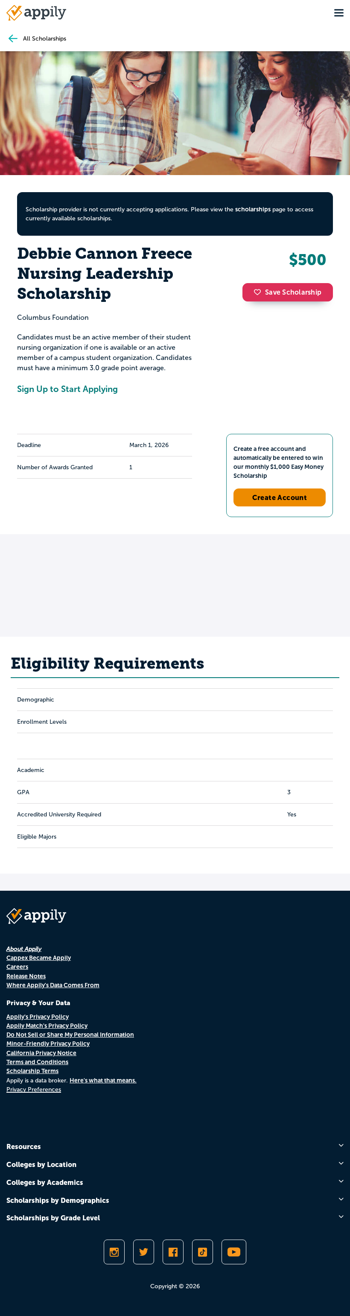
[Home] (36, 13)
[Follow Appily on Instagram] (114, 1252)
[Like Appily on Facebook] (173, 1252)
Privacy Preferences (33, 1089)
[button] (259, 292)
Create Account (279, 497)
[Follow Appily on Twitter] (143, 1252)
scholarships (253, 209)
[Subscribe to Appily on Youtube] (234, 1252)
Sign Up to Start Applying (67, 389)
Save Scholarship (293, 292)
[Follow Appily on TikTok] (202, 1252)
